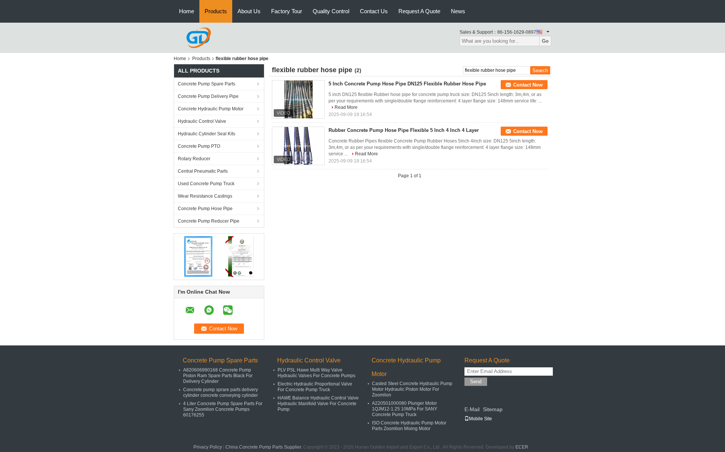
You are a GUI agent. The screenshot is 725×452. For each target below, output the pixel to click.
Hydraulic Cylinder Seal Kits (206, 133)
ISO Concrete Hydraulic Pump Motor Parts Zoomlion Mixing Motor (409, 425)
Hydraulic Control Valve (202, 121)
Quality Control (331, 11)
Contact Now (528, 85)
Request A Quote (419, 11)
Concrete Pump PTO (199, 146)
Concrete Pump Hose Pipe (205, 208)
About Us (249, 11)
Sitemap (493, 409)
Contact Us (374, 11)
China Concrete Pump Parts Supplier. (264, 447)
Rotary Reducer (194, 158)
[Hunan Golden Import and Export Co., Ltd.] (199, 37)
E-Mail (472, 409)
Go (545, 41)
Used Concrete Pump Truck (206, 183)
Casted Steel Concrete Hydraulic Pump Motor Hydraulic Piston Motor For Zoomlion (412, 389)
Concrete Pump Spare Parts (206, 84)
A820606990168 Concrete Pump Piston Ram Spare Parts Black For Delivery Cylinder (218, 375)
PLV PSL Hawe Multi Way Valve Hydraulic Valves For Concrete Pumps (316, 372)
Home (186, 11)
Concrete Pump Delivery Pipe (208, 96)
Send (475, 381)
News (458, 11)
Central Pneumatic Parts (203, 171)
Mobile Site (480, 418)
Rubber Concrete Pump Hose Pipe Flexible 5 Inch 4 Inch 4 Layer (404, 130)
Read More (346, 107)
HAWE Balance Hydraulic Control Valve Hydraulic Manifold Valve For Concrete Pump (318, 403)
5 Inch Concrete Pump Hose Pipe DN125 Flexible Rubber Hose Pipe (407, 84)
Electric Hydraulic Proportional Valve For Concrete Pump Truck (315, 386)
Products (216, 11)
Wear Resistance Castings (205, 196)
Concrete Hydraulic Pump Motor (211, 108)
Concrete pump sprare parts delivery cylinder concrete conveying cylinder (220, 392)
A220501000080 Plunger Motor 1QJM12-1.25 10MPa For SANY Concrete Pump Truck (404, 409)
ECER (521, 447)
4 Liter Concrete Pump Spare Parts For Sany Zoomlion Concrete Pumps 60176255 (222, 409)
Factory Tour (286, 11)
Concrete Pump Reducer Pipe (208, 221)
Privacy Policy (207, 447)
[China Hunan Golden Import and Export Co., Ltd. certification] (198, 256)
